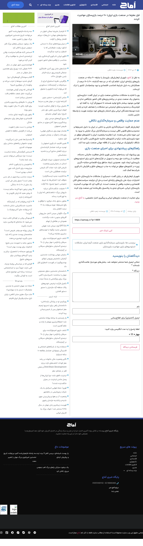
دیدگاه (136, 271)
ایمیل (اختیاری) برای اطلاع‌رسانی (125, 318)
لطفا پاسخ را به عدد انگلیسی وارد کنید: (122, 329)
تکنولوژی (83, 4)
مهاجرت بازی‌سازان (111, 246)
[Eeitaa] (7, 532)
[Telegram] (35, 532)
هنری (57, 4)
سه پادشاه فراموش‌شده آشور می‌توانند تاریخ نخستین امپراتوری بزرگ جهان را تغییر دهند (20, 457)
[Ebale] (23, 532)
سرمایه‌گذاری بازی (107, 242)
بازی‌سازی (120, 242)
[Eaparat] (29, 532)
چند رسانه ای (45, 4)
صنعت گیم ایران (90, 242)
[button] (30, 5)
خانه (114, 4)
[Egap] (18, 532)
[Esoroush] (12, 532)
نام (138, 307)
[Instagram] (1, 532)
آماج (129, 77)
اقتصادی (94, 4)
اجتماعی (105, 4)
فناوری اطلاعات (69, 4)
